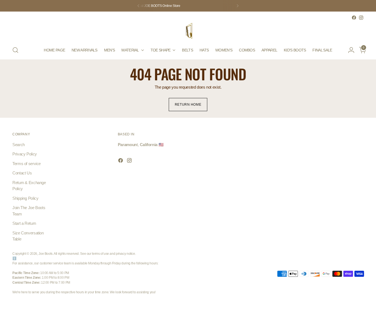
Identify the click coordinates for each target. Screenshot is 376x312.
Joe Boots (46, 253)
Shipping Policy (25, 198)
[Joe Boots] (188, 31)
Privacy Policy (24, 154)
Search (18, 144)
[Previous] (138, 6)
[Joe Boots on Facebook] (354, 17)
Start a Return (24, 223)
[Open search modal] (15, 50)
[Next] (237, 6)
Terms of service (26, 163)
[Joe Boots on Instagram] (361, 17)
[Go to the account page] (349, 50)
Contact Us (22, 173)
